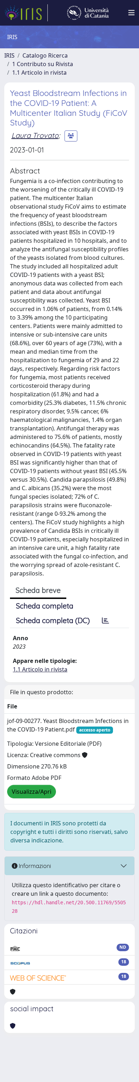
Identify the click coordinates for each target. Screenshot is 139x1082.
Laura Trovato (34, 135)
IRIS (9, 55)
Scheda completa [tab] (44, 605)
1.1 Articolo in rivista (39, 72)
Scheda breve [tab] (38, 590)
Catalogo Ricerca (45, 55)
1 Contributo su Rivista (42, 64)
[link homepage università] (87, 12)
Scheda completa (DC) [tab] (53, 620)
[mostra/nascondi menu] (131, 12)
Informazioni (34, 865)
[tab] (105, 620)
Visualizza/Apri (31, 792)
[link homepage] (26, 12)
